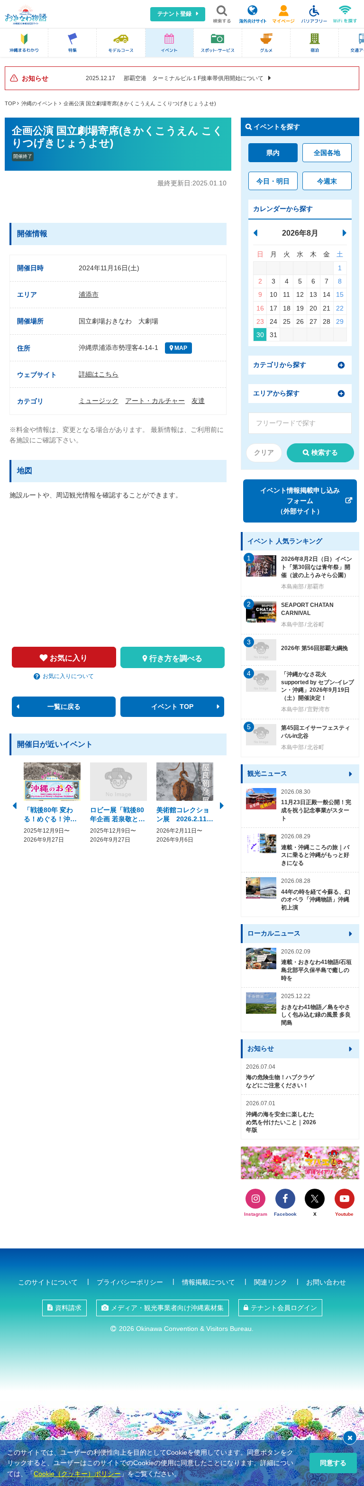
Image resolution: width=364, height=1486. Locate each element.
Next (222, 804)
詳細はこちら (98, 374)
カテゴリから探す (279, 364)
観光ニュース (267, 773)
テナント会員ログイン (284, 1308)
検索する (324, 452)
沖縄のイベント (39, 103)
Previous (14, 804)
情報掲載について (208, 1282)
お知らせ (260, 1048)
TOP (10, 103)
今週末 (327, 181)
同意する (333, 1463)
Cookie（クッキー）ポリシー (77, 1473)
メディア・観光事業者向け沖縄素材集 (167, 1308)
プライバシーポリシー (130, 1282)
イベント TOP (172, 706)
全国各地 (327, 152)
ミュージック (98, 400)
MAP (180, 348)
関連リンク (270, 1282)
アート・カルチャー (155, 400)
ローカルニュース (273, 933)
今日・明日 (273, 181)
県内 (273, 152)
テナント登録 (174, 13)
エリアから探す (276, 393)
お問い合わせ (326, 1282)
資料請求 (68, 1308)
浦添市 (89, 294)
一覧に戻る (64, 706)
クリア (264, 452)
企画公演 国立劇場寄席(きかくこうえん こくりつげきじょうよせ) (140, 103)
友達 (198, 400)
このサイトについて (48, 1282)
